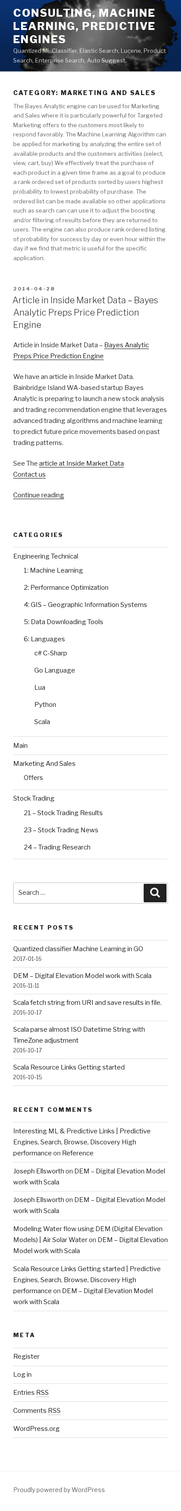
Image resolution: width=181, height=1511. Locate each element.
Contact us (29, 474)
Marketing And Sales (44, 764)
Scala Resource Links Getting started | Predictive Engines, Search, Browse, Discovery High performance (87, 1280)
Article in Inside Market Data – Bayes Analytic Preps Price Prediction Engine (85, 312)
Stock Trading (33, 798)
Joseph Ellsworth (38, 1171)
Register (26, 1356)
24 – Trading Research (57, 847)
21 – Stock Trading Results (63, 813)
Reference (78, 1153)
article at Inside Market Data (81, 463)
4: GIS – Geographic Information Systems (85, 605)
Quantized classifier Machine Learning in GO (78, 949)
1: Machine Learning (53, 570)
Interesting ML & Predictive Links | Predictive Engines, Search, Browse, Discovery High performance (82, 1142)
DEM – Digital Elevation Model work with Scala (82, 976)
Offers (33, 778)
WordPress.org (36, 1429)
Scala (42, 722)
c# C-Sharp (50, 653)
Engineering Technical (45, 556)
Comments (37, 1411)
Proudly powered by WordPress (59, 1489)
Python (45, 705)
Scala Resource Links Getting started (69, 1067)
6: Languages (44, 639)
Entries (31, 1393)
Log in (22, 1375)
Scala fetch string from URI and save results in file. (87, 1003)
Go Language (54, 670)
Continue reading (38, 495)
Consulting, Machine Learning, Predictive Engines (84, 26)
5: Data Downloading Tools (63, 622)
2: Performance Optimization (66, 588)
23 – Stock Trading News (61, 830)
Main (20, 746)
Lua (39, 687)
